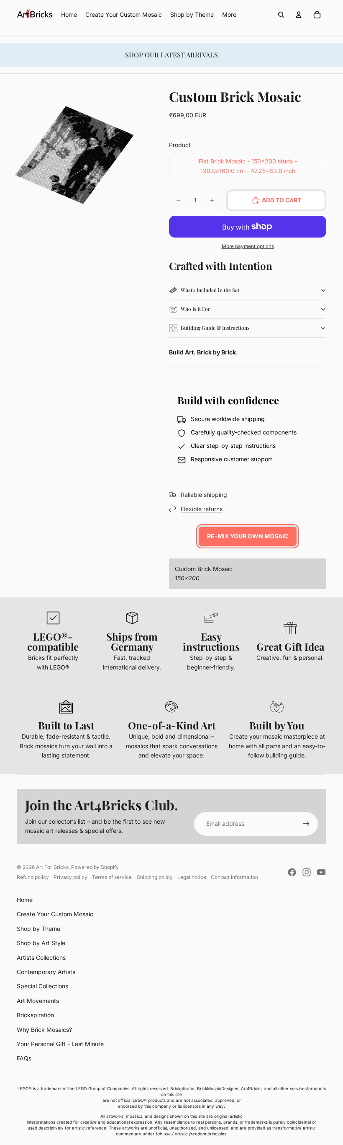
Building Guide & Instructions (215, 327)
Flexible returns (202, 508)
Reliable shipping (204, 494)
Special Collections (42, 986)
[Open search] (281, 14)
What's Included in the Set (210, 290)
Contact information (234, 877)
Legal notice (191, 877)
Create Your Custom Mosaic (55, 914)
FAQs (24, 1058)
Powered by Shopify (95, 867)
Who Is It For (195, 308)
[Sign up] (306, 824)
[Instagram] (307, 872)
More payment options (248, 246)
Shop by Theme (38, 928)
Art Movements (38, 1000)
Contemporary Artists (46, 971)
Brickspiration (35, 1014)
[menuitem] (229, 14)
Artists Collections (41, 957)
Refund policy (33, 877)
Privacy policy (70, 877)
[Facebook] (292, 872)
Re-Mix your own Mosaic (247, 536)
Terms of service (112, 877)
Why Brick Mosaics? (44, 1029)
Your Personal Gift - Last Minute (60, 1043)
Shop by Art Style (41, 942)
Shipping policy (155, 877)
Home (25, 899)
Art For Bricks (52, 867)
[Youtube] (321, 872)
